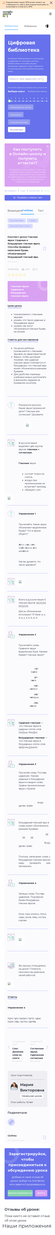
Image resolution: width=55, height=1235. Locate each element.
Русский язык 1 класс (20, 226)
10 (42, 98)
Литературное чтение (20, 107)
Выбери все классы (37, 91)
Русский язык (16, 130)
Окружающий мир (19, 122)
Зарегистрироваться (20, 1193)
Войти (41, 1193)
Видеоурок (14, 210)
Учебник (27, 210)
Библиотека (11, 26)
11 (46, 98)
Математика (15, 115)
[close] (47, 146)
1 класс (32, 220)
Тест (41, 210)
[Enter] (47, 26)
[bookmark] (44, 249)
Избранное (30, 26)
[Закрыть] (51, 2)
